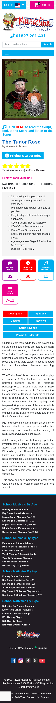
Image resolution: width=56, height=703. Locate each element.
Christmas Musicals (12, 550)
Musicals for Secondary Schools (19, 546)
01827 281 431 (30, 35)
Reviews (41, 320)
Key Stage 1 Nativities (18, 580)
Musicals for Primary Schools (17, 543)
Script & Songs (28, 328)
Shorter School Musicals (15, 561)
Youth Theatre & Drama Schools (19, 554)
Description (15, 313)
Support (45, 697)
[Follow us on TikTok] (28, 660)
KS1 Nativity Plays (12, 617)
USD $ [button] (9, 5)
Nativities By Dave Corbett (16, 624)
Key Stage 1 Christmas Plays (21, 591)
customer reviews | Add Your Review (23, 170)
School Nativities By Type (20, 601)
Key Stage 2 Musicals (18, 520)
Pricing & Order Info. (25, 155)
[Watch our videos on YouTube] (42, 660)
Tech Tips (20, 697)
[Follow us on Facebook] (13, 660)
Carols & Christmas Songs (16, 613)
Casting (15, 320)
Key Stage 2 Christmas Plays (22, 595)
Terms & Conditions (40, 693)
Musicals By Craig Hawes (15, 565)
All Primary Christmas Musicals (18, 587)
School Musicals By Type (20, 538)
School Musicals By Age (19, 504)
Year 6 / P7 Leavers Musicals (17, 558)
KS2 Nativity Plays (12, 621)
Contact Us (33, 697)
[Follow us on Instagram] (21, 660)
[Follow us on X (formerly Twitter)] (35, 660)
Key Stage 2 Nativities (18, 584)
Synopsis (41, 313)
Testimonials (22, 693)
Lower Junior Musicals (18, 517)
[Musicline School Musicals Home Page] (28, 21)
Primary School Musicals (15, 509)
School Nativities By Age (19, 571)
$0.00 (44, 4)
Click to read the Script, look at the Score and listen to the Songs (27, 130)
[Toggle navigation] (6, 53)
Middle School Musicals (19, 528)
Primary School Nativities (15, 576)
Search (47, 44)
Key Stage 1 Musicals (17, 513)
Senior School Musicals (20, 532)
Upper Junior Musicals (19, 524)
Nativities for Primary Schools (18, 606)
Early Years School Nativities (17, 610)
